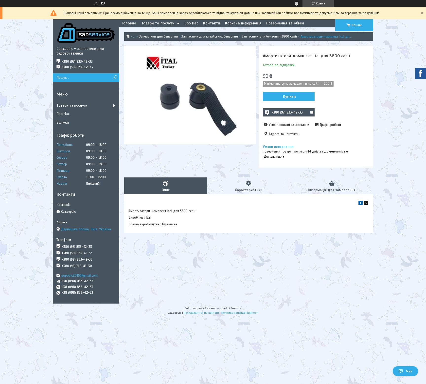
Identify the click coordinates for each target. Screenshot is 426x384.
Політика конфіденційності (239, 312)
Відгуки (62, 122)
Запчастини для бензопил (158, 36)
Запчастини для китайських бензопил (209, 36)
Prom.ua (236, 308)
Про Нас (191, 23)
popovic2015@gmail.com (79, 275)
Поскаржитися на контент (201, 312)
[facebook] (360, 204)
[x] (366, 204)
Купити (289, 96)
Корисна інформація (243, 23)
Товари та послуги (158, 23)
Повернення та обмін (285, 23)
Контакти (211, 23)
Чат (409, 371)
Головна (129, 23)
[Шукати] (115, 77)
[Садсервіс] (86, 33)
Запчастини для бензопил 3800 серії (269, 36)
